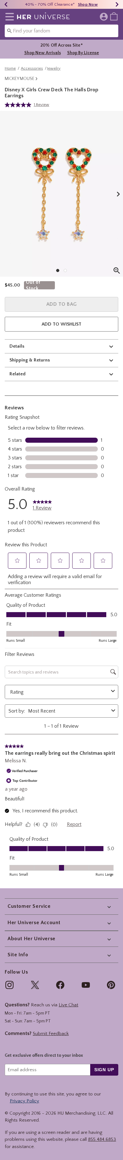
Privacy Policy (24, 1101)
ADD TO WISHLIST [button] (61, 324)
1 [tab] (57, 270)
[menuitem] (114, 16)
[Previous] (6, 4)
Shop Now (88, 4)
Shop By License (83, 52)
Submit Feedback (51, 1033)
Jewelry (54, 68)
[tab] (61, 194)
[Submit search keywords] (9, 30)
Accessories (32, 68)
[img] (9, 985)
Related (17, 374)
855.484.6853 (102, 1139)
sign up (104, 1069)
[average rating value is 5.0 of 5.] (19, 104)
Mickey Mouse (19, 78)
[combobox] (61, 31)
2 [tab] (65, 270)
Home (10, 68)
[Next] (117, 4)
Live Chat (68, 1005)
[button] (8, 16)
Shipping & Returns (29, 360)
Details (16, 346)
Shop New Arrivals (42, 52)
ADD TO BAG (61, 304)
